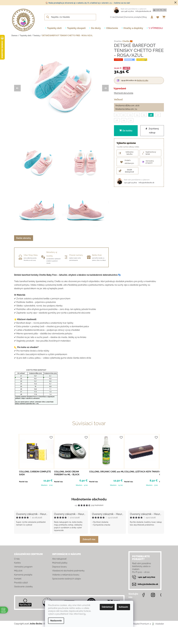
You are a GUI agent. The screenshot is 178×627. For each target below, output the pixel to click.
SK (154, 10)
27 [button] (158, 115)
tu (85, 614)
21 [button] (117, 115)
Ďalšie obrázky (23, 238)
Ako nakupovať (59, 559)
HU (165, 10)
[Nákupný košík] (164, 17)
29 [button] (124, 120)
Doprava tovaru (59, 566)
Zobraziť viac (89, 539)
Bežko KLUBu (142, 80)
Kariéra (17, 563)
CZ (158, 10)
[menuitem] (54, 28)
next (162, 460)
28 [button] (117, 120)
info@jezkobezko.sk (143, 11)
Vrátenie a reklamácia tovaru (65, 574)
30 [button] (130, 120)
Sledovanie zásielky (23, 586)
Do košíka (127, 130)
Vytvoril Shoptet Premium (136, 624)
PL (161, 10)
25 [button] (144, 115)
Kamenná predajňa (133, 17)
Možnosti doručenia (123, 93)
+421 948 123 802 (127, 11)
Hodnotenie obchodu (89, 499)
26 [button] (151, 115)
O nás (112, 17)
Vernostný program (23, 566)
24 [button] (137, 115)
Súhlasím (123, 607)
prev (16, 460)
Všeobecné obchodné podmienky (68, 570)
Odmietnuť (107, 607)
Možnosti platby (59, 563)
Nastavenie (56, 620)
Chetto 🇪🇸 (127, 41)
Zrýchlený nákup (153, 130)
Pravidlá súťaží (21, 582)
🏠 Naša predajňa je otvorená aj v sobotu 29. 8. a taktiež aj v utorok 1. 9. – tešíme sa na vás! (87, 3)
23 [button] (130, 115)
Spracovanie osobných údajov (66, 578)
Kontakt (120, 17)
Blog (145, 17)
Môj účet (18, 570)
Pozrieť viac (23, 482)
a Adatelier (157, 624)
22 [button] (123, 115)
